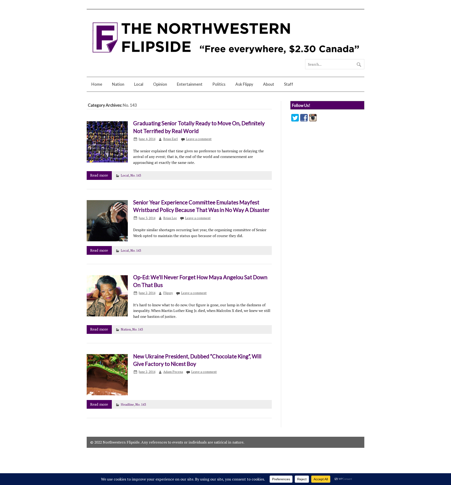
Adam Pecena (173, 372)
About (268, 84)
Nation (118, 84)
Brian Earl (170, 139)
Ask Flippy (244, 84)
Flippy (168, 293)
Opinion (160, 84)
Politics (219, 84)
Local (138, 84)
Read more (99, 175)
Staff (288, 84)
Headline (127, 404)
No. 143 (135, 175)
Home (96, 84)
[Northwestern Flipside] (225, 57)
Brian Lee (170, 218)
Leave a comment (199, 139)
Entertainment (189, 84)
